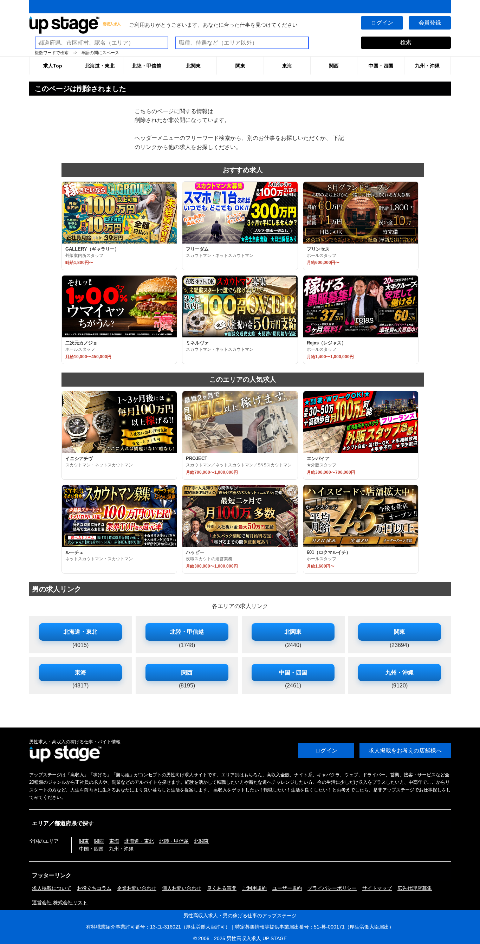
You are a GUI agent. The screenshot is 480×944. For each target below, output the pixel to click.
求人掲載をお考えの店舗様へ (405, 751)
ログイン (382, 23)
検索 (405, 42)
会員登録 (430, 23)
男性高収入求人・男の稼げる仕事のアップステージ (240, 915)
